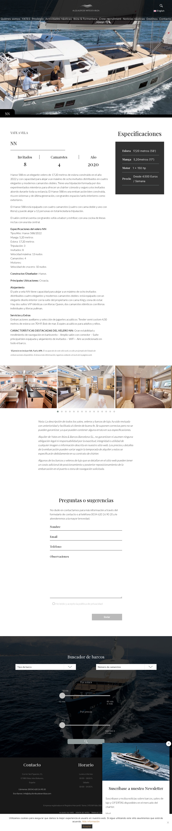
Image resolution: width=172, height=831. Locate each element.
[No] (167, 822)
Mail (108, 813)
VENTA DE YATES (82, 813)
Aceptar (87, 826)
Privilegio (38, 18)
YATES (26, 18)
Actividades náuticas (58, 18)
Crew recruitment (110, 18)
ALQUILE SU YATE (66, 813)
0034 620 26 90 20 (102, 514)
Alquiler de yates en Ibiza (86, 10)
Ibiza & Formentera (85, 18)
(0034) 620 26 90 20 (37, 789)
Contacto (165, 18)
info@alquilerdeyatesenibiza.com (37, 793)
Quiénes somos (10, 18)
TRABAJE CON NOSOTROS (102, 813)
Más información (91, 821)
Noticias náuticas (134, 18)
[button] (58, 411)
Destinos (152, 18)
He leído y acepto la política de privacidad (79, 603)
